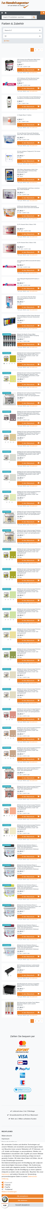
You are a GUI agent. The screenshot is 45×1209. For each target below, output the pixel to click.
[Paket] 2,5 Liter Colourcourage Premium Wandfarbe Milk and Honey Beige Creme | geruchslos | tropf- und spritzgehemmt (29, 513)
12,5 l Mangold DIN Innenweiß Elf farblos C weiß (28, 261)
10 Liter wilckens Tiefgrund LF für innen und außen (28, 152)
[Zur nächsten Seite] (41, 50)
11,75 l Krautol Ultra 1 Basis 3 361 (26, 224)
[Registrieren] (6, 13)
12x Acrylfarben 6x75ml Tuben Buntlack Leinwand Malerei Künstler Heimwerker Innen (28, 317)
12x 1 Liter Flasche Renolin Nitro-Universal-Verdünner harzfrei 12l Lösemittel (26, 298)
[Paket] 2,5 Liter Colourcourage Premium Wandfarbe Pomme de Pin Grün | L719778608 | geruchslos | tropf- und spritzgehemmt (29, 651)
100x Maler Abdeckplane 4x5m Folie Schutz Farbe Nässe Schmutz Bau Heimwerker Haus (27, 171)
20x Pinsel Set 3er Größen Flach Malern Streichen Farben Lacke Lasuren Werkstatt (28, 1004)
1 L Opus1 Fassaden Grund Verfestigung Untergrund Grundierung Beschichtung (29, 97)
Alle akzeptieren (22, 1196)
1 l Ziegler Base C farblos (24, 115)
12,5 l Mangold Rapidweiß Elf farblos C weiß (28, 279)
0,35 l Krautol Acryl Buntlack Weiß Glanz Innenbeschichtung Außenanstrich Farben (28, 61)
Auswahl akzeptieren (22, 1205)
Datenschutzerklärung (9, 1142)
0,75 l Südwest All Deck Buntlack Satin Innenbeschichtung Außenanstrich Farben (28, 80)
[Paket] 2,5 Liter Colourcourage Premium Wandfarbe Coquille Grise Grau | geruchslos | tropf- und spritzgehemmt (29, 394)
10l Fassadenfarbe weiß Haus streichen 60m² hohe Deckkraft (28, 188)
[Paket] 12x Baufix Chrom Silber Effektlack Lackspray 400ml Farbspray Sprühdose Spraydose (28, 336)
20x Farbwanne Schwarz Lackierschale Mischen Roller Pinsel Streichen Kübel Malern (28, 966)
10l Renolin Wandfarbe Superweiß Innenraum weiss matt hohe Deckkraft (28, 207)
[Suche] (34, 17)
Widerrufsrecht (7, 1136)
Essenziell (8, 1182)
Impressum (5, 1139)
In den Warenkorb (28, 70)
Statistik (7, 1185)
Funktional (8, 1189)
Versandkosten (33, 72)
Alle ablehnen (22, 1200)
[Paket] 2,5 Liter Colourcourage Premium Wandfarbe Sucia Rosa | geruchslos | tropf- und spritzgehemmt (29, 769)
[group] (9, 65)
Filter (7, 41)
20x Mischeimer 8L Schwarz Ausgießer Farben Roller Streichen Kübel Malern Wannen (28, 985)
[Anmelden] (2, 13)
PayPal (7, 1187)
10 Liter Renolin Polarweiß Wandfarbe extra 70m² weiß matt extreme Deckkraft (28, 134)
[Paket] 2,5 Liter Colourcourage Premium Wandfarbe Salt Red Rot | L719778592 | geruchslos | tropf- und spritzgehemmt (29, 710)
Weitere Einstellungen (9, 1191)
